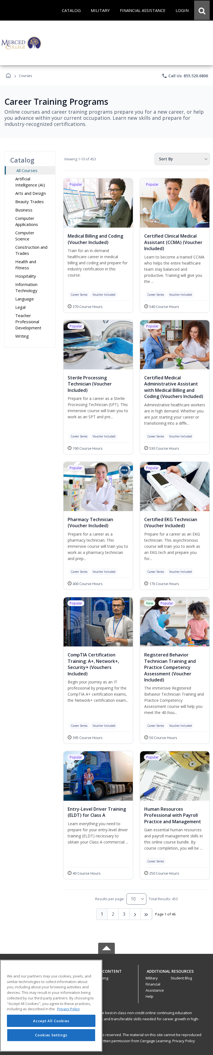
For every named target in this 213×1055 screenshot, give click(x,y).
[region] (51, 1006)
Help (149, 996)
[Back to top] (106, 974)
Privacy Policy (183, 1040)
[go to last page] (146, 914)
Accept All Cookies (51, 1020)
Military (152, 978)
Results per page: (110, 898)
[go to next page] (135, 914)
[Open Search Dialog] (202, 10)
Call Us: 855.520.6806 (185, 76)
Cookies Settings (51, 1034)
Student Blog (181, 978)
